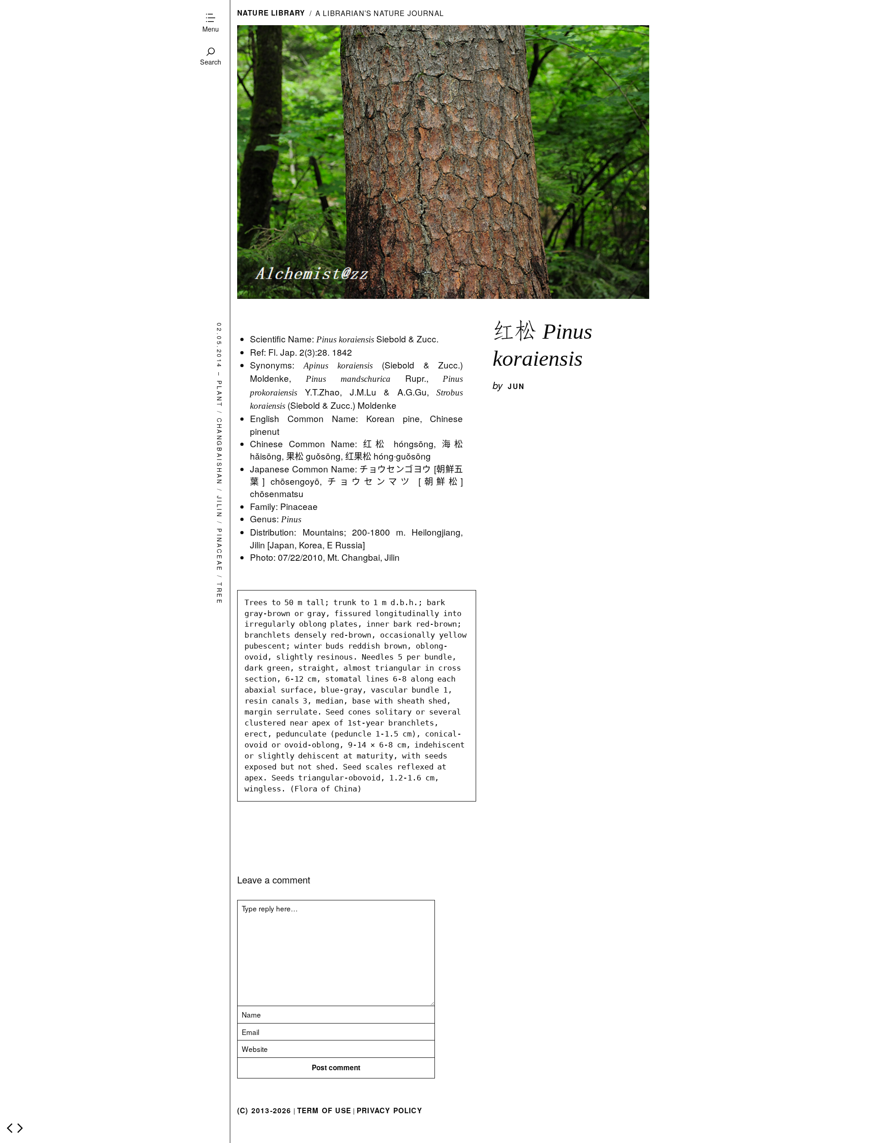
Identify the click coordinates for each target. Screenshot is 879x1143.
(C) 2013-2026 (264, 1110)
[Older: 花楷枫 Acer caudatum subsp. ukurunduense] (20, 1128)
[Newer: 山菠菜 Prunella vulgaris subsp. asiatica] (9, 1128)
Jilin (219, 506)
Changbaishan (219, 451)
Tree (219, 593)
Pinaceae (219, 550)
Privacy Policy (389, 1110)
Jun (516, 386)
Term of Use (324, 1110)
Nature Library (271, 13)
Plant (219, 393)
